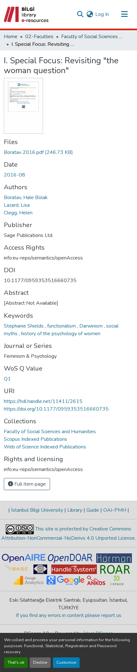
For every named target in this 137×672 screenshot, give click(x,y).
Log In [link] (102, 14)
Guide (92, 510)
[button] (26, 14)
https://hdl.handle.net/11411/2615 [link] (43, 401)
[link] (68, 152)
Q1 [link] (7, 378)
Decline (40, 662)
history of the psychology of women (60, 333)
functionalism (62, 325)
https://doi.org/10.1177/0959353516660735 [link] (56, 408)
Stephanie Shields (24, 325)
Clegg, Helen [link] (18, 212)
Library (74, 510)
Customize (66, 662)
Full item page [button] (29, 484)
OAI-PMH (114, 510)
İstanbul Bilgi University (37, 510)
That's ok (16, 662)
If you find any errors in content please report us (68, 615)
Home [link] (11, 36)
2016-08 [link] (14, 174)
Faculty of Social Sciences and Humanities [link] (93, 36)
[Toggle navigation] (124, 14)
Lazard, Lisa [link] (17, 205)
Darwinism (91, 325)
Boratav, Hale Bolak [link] (26, 197)
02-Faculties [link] (39, 36)
